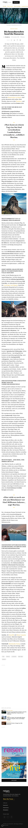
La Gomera (14, 656)
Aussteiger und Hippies (11, 285)
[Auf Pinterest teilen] (17, 40)
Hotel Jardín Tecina (14, 644)
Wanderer (19, 101)
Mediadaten (5, 810)
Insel (3, 656)
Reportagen (10, 6)
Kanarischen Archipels (14, 97)
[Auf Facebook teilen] (11, 40)
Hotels (4, 6)
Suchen (10, 2)
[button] (2, 825)
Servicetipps (17, 6)
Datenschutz (6, 807)
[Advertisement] (11, 685)
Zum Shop (14, 780)
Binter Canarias (21, 635)
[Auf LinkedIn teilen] (14, 40)
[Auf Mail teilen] (20, 40)
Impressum (5, 805)
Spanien (4, 659)
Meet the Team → (9, 799)
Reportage (20, 656)
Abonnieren (16, 2)
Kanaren (8, 656)
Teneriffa (11, 635)
